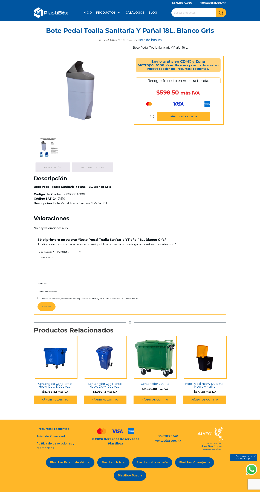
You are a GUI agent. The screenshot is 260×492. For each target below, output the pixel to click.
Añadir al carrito (183, 116)
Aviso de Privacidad (51, 436)
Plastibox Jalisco (113, 462)
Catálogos (135, 12)
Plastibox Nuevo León (152, 462)
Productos (105, 12)
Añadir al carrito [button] (55, 399)
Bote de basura (150, 40)
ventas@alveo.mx (213, 2)
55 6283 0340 (182, 2)
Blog (153, 12)
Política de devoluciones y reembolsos (55, 446)
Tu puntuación (45, 252)
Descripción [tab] (53, 167)
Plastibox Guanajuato (194, 462)
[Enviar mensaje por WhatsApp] (251, 469)
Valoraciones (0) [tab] (93, 167)
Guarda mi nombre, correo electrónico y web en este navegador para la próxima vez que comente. (90, 298)
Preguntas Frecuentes (53, 429)
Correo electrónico (47, 291)
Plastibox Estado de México (70, 462)
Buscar (221, 12)
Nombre (42, 283)
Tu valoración (45, 257)
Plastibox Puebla (130, 475)
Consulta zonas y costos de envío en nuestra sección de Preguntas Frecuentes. (183, 67)
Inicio (87, 12)
